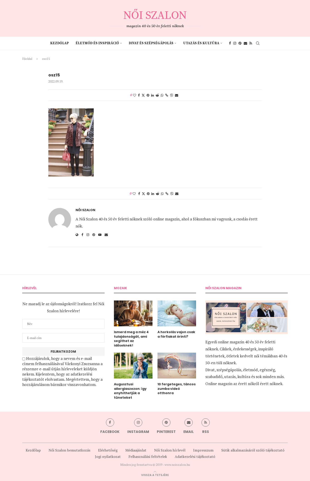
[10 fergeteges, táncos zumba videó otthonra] (176, 365)
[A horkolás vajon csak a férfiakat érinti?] (176, 313)
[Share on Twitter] (143, 95)
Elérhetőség (108, 450)
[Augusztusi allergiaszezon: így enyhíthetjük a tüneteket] (133, 365)
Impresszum (203, 450)
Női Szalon (85, 210)
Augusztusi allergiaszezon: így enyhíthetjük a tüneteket (130, 391)
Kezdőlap (59, 43)
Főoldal (27, 59)
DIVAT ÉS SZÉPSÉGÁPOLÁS (151, 43)
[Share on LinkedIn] (152, 95)
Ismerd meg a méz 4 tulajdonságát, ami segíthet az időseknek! (131, 339)
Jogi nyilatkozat (108, 456)
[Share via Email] (176, 95)
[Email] (245, 43)
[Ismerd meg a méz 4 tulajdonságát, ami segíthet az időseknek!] (133, 313)
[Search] (258, 43)
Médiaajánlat (135, 450)
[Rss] (250, 43)
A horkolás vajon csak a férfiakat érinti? (176, 334)
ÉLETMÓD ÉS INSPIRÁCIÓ (97, 43)
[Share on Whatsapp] (162, 95)
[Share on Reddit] (157, 95)
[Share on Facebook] (139, 95)
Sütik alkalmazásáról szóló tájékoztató (252, 450)
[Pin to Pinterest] (148, 95)
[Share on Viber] (171, 95)
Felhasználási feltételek (147, 456)
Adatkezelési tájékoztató (195, 456)
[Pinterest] (240, 43)
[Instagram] (234, 43)
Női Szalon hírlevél (169, 450)
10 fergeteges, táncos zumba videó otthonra (176, 388)
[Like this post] (134, 95)
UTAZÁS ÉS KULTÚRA (201, 43)
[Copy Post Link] (166, 95)
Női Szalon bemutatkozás (69, 450)
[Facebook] (230, 43)
